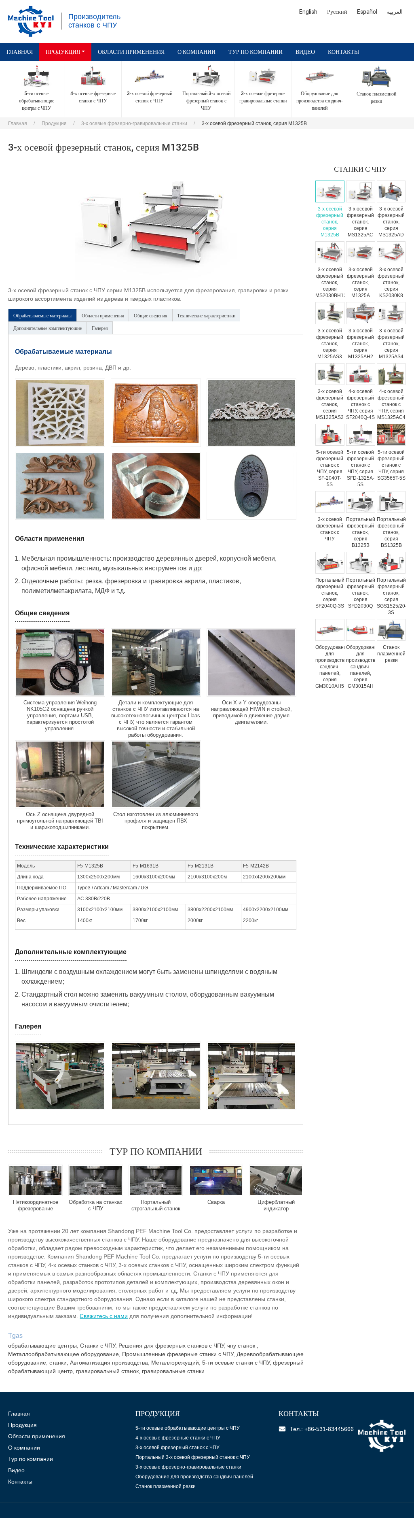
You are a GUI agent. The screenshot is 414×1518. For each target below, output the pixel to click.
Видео (305, 52)
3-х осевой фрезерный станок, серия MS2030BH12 (329, 282)
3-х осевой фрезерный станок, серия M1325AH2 (360, 343)
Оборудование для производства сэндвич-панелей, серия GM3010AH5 (329, 666)
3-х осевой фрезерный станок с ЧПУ (329, 529)
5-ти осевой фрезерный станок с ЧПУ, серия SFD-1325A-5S (360, 468)
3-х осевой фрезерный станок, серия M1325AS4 (391, 343)
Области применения (131, 52)
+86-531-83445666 (329, 1429)
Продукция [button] (63, 52)
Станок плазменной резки (391, 653)
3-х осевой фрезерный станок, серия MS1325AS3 (330, 404)
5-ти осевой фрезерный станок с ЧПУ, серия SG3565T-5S (391, 465)
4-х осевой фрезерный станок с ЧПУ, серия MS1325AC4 (391, 404)
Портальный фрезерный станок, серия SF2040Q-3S (329, 593)
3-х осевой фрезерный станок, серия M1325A (360, 282)
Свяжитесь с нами (104, 1316)
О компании (196, 52)
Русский (337, 12)
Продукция (54, 123)
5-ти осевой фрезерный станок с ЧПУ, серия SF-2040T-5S (329, 468)
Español (367, 12)
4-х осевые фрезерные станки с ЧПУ (177, 1438)
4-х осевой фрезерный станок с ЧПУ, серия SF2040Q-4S (360, 404)
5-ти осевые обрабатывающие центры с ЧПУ (187, 1428)
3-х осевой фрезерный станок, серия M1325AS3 (329, 343)
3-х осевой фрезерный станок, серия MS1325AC (360, 222)
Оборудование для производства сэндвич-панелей (194, 1477)
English (308, 12)
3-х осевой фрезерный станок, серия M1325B (329, 222)
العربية (395, 12)
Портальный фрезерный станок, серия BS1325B (391, 532)
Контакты (343, 52)
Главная (19, 52)
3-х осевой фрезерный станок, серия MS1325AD (391, 222)
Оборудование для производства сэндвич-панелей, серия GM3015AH (360, 666)
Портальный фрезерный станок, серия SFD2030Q (360, 593)
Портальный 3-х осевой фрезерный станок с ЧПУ (192, 1457)
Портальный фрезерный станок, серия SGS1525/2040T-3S (391, 596)
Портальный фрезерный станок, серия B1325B (360, 532)
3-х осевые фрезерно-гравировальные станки (134, 123)
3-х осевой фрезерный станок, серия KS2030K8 (391, 282)
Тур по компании (255, 52)
